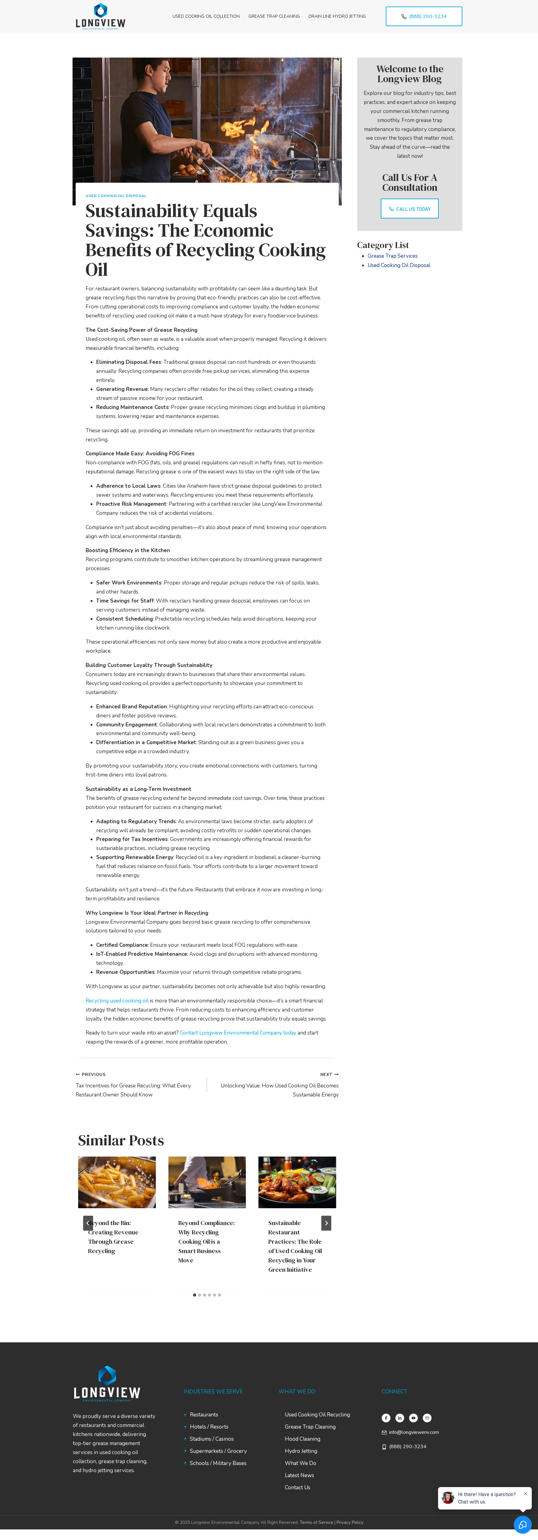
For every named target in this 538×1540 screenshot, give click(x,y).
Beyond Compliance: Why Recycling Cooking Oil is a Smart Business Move (206, 1242)
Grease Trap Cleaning (274, 16)
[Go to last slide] (88, 1223)
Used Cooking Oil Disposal (116, 195)
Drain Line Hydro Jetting (337, 16)
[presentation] (117, 1182)
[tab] (194, 1295)
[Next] (326, 1223)
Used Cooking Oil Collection (206, 16)
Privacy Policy (350, 1522)
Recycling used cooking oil (117, 1000)
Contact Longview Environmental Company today (238, 1032)
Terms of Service (316, 1522)
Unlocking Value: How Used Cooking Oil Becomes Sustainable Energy (279, 1085)
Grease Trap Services (393, 256)
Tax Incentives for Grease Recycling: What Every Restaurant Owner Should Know (133, 1085)
